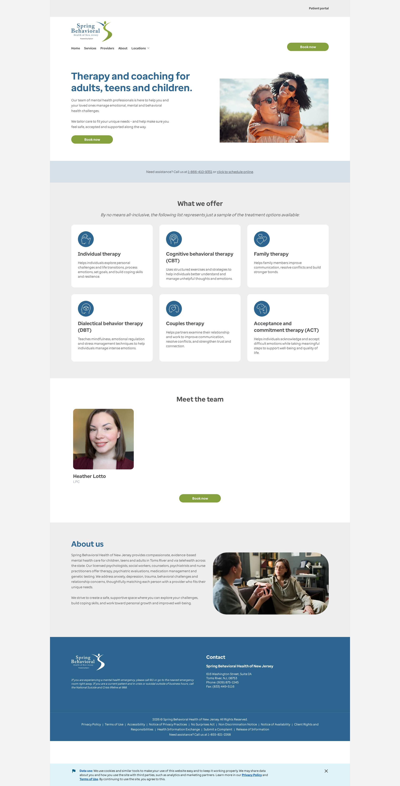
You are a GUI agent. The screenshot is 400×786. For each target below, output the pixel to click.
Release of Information (252, 729)
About (122, 48)
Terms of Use (89, 779)
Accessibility (136, 724)
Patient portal (319, 8)
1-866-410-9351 (200, 171)
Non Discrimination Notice (238, 724)
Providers (107, 48)
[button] (140, 48)
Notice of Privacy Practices (168, 724)
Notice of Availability (275, 724)
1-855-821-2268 (219, 734)
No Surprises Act (203, 724)
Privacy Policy (252, 775)
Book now (308, 47)
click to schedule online (235, 171)
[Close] (326, 771)
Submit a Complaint (218, 729)
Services (90, 48)
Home (75, 48)
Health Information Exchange (178, 729)
